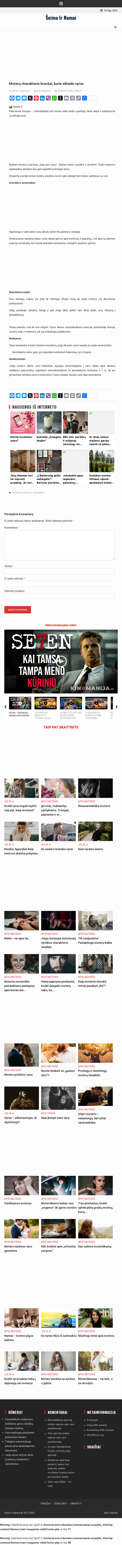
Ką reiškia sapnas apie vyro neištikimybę (61, 1424)
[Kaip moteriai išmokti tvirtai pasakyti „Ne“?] (95, 972)
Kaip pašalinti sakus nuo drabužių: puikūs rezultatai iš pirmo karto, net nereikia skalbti (61, 1468)
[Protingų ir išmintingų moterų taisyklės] (95, 1061)
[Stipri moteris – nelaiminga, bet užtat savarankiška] (95, 1105)
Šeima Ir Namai (61, 17)
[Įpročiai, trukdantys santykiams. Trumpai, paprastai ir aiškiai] (58, 797)
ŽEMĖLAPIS (60, 1503)
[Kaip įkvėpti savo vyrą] (58, 1108)
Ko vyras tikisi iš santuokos (59, 1335)
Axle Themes (111, 1512)
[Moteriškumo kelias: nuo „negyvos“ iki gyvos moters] (58, 1194)
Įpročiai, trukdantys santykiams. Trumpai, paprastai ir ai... (55, 810)
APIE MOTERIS (65, 91)
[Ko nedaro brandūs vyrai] (58, 840)
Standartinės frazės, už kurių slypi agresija (59, 1451)
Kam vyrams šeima (90, 849)
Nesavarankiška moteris (94, 806)
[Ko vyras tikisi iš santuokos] (58, 1326)
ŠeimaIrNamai (44, 91)
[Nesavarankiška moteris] (95, 797)
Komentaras (11, 527)
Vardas (9, 566)
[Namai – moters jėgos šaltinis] (21, 1326)
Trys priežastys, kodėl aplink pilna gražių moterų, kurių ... (95, 1208)
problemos (26, 492)
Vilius (51, 1481)
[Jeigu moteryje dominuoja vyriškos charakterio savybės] (58, 929)
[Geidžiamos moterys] (21, 1194)
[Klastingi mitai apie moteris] (95, 1326)
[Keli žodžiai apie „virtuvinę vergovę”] (58, 1237)
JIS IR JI (77, 91)
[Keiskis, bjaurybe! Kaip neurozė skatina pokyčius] (21, 840)
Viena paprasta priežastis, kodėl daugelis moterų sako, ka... (58, 986)
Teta (50, 1433)
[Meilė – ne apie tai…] (21, 929)
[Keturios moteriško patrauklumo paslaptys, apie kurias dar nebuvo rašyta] (21, 972)
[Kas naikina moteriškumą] (95, 1237)
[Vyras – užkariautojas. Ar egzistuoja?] (21, 1108)
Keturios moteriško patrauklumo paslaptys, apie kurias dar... (19, 986)
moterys (16, 492)
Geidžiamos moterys (18, 1203)
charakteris (38, 492)
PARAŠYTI (76, 1503)
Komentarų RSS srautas (100, 1430)
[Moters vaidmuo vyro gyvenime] (21, 1237)
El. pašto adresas (14, 578)
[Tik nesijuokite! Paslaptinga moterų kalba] (95, 929)
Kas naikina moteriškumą (94, 1246)
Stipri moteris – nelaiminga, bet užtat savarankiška (92, 1118)
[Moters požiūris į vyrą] (21, 1065)
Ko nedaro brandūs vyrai (57, 849)
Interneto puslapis (14, 591)
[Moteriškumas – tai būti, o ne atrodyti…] (95, 1369)
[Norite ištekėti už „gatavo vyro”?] (58, 1061)
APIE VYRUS (48, 1113)
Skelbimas (53, 1460)
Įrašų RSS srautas (97, 1425)
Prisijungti (92, 1420)
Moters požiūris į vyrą (18, 1074)
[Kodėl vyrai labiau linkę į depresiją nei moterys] (21, 1369)
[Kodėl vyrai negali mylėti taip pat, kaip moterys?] (21, 797)
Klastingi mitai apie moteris (96, 1335)
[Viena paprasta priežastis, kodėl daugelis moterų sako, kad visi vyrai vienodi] (58, 972)
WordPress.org (95, 1435)
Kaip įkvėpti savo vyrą (55, 1117)
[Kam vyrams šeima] (95, 840)
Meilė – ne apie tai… (17, 938)
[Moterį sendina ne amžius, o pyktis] (58, 1369)
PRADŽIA (45, 1503)
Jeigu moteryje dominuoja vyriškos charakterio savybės (58, 943)
